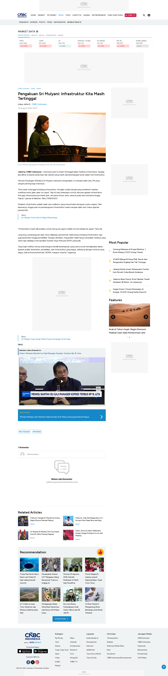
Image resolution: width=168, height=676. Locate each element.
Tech (57, 642)
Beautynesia (142, 650)
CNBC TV (131, 15)
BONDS (60, 35)
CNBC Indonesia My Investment (119, 658)
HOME (33, 15)
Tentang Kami (112, 638)
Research (73, 650)
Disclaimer (111, 654)
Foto (72, 654)
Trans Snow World (93, 654)
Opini (57, 654)
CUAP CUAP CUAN (115, 15)
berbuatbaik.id (92, 638)
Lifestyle (73, 642)
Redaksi (110, 642)
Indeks (57, 662)
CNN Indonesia (143, 638)
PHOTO (42, 22)
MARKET (41, 15)
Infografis (74, 658)
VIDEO (49, 22)
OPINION (34, 22)
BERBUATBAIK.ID (74, 22)
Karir (109, 650)
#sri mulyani (24, 431)
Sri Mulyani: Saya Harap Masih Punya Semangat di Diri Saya (45, 339)
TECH (68, 15)
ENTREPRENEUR (99, 15)
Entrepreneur (75, 646)
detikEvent (90, 650)
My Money (59, 638)
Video (57, 658)
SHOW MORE (60, 619)
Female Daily (142, 654)
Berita (39, 88)
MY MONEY (51, 15)
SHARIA (86, 15)
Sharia (57, 646)
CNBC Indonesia (23, 88)
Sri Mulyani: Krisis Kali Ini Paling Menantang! (39, 218)
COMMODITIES (51, 35)
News (33, 88)
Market (58, 666)
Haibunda (141, 646)
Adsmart (89, 646)
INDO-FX (34, 35)
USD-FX (41, 35)
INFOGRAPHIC (60, 22)
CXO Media (142, 658)
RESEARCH (24, 22)
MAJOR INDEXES (24, 35)
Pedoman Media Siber (115, 646)
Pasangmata (91, 642)
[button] (113, 317)
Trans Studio (91, 658)
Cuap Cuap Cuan (62, 650)
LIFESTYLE (76, 15)
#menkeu (37, 431)
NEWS (61, 15)
